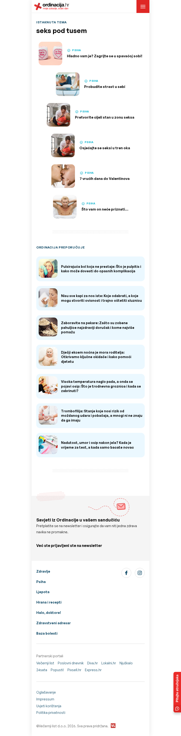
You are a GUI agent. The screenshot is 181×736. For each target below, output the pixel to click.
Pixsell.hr (74, 670)
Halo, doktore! (48, 613)
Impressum (45, 699)
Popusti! (57, 670)
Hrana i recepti (49, 602)
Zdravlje (43, 571)
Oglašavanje (46, 692)
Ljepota (42, 592)
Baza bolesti (47, 633)
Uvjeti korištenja (48, 706)
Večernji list (45, 663)
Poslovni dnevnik (71, 663)
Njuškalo (126, 663)
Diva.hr (92, 663)
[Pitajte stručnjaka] (177, 692)
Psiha (41, 582)
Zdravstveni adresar (53, 623)
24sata (41, 670)
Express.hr (93, 670)
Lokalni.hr (108, 663)
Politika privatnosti (50, 713)
